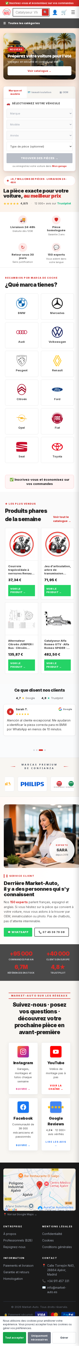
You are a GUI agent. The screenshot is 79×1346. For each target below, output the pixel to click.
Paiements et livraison (18, 1265)
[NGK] (51, 784)
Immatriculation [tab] (39, 92)
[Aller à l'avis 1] (34, 750)
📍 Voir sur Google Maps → (20, 1214)
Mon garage (59, 166)
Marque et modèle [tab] (15, 92)
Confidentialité (52, 1234)
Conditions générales (57, 1247)
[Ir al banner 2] (38, 74)
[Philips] (18, 784)
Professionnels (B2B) (18, 1240)
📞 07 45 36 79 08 (52, 932)
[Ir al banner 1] (33, 74)
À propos (9, 1234)
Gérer (64, 1337)
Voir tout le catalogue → (62, 519)
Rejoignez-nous (14, 1247)
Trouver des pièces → (39, 158)
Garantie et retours (16, 1272)
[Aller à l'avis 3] (41, 750)
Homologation (13, 1278)
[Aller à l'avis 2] (36, 750)
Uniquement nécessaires (39, 1337)
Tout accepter (14, 1337)
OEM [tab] (64, 92)
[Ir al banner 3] (44, 74)
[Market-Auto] (6, 12)
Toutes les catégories (21, 23)
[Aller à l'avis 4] (45, 750)
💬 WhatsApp (18, 932)
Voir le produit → (18, 590)
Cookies (48, 1240)
